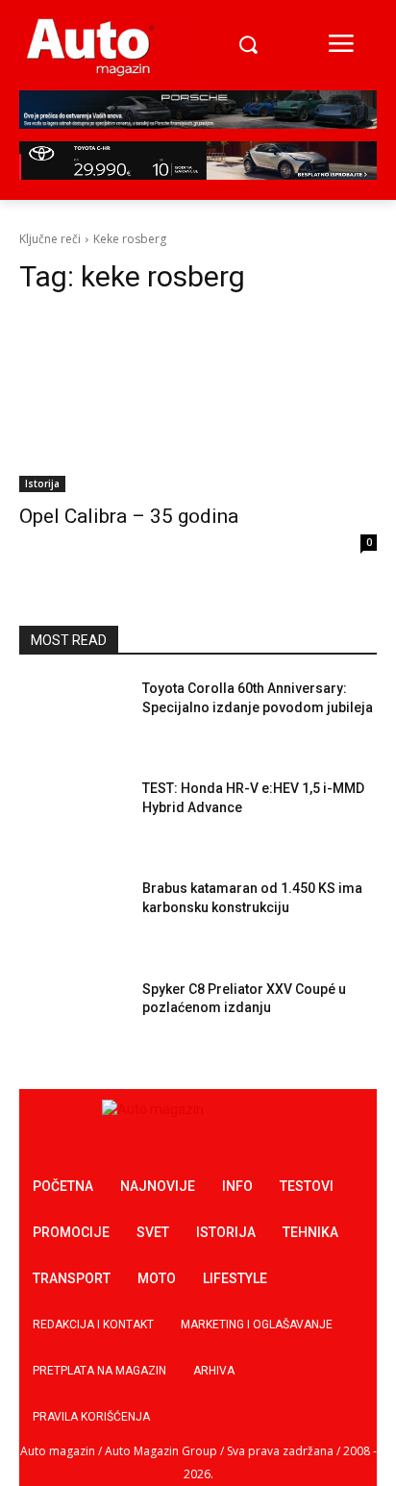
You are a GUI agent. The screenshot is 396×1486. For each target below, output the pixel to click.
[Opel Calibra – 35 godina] (198, 402)
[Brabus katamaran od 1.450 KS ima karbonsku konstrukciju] (73, 916)
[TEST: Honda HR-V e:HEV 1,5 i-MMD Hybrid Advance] (73, 817)
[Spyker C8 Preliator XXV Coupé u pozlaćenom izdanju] (73, 1017)
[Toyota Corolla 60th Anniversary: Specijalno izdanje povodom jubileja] (73, 717)
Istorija (42, 483)
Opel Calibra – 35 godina (128, 516)
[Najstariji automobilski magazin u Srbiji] (90, 46)
